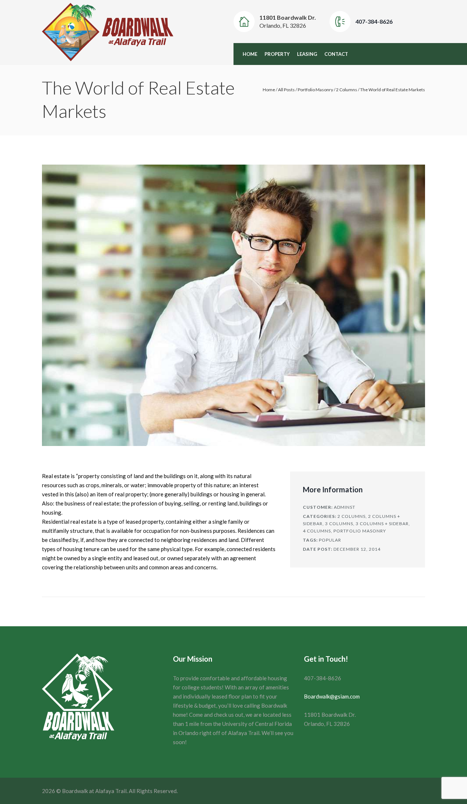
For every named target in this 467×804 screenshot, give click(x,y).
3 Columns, (340, 523)
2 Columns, (352, 516)
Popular (330, 540)
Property (277, 54)
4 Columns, (317, 531)
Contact (336, 54)
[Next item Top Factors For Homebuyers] (329, 305)
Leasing (307, 54)
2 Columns (346, 89)
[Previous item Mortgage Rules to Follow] (138, 305)
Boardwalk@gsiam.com (332, 696)
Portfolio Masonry (315, 89)
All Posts (286, 89)
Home (250, 54)
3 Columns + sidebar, (383, 523)
